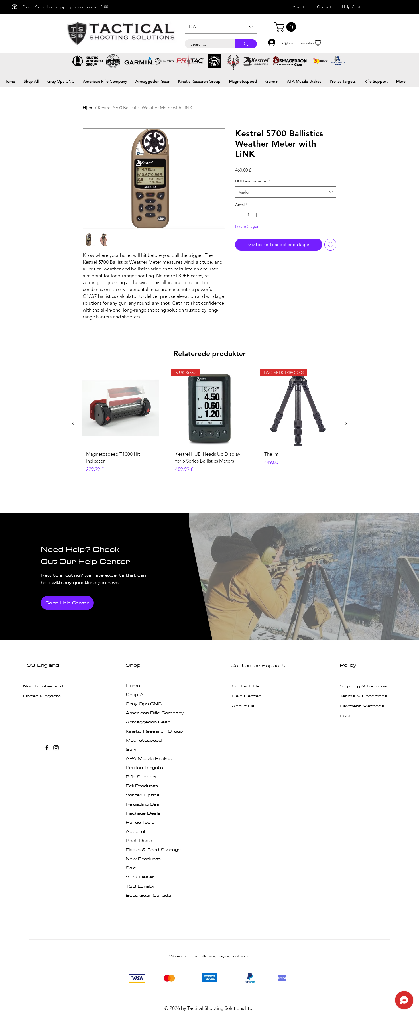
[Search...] (246, 43)
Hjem (88, 107)
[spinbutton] (248, 215)
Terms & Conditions (363, 695)
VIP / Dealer (140, 876)
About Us (243, 705)
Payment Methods (363, 705)
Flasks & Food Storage (153, 849)
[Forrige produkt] (73, 423)
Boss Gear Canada (148, 895)
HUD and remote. (252, 181)
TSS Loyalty (140, 886)
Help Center (246, 695)
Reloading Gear (144, 803)
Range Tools (140, 822)
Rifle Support (141, 776)
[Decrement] (239, 215)
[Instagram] (56, 747)
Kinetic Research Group (154, 731)
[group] (209, 423)
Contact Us (245, 685)
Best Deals (139, 840)
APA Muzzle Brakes (149, 758)
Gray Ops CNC (144, 703)
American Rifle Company (155, 712)
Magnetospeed (144, 740)
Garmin (134, 749)
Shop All (135, 694)
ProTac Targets (144, 767)
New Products (143, 858)
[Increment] (257, 215)
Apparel (135, 831)
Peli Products (142, 785)
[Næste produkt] (345, 423)
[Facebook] (46, 747)
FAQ (345, 715)
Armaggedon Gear (148, 721)
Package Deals (143, 813)
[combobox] (285, 192)
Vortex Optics (143, 794)
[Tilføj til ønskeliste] (330, 245)
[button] (286, 27)
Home (133, 685)
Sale (131, 867)
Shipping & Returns (363, 685)
